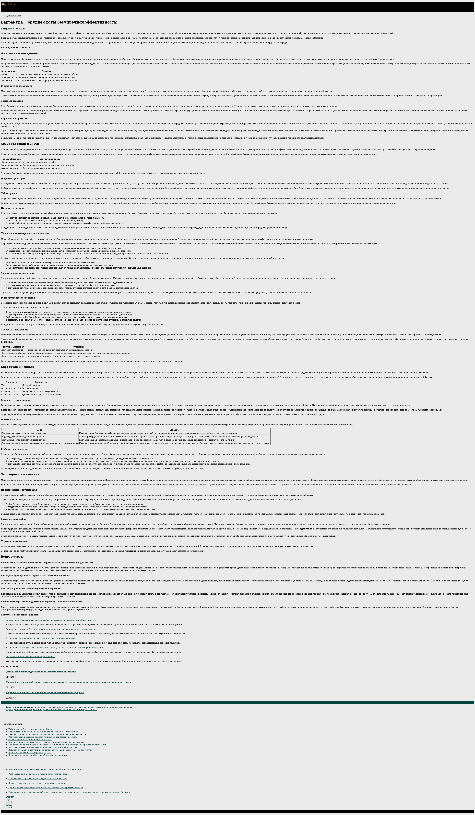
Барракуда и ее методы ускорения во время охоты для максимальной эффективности (51, 620)
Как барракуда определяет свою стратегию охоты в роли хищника (40, 638)
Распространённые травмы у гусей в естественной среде (38, 774)
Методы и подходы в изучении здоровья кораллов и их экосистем (43, 747)
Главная (10, 796)
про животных (13, 15)
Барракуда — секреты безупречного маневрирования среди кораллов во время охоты (50, 629)
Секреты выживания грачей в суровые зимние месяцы (37, 783)
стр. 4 (9, 807)
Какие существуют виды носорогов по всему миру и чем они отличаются (47, 734)
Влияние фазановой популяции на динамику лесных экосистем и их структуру (50, 750)
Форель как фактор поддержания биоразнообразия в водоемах (41, 671)
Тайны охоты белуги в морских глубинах (30, 729)
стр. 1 (8, 799)
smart (11, 28)
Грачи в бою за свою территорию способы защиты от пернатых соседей (45, 787)
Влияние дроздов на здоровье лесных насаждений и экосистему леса (44, 769)
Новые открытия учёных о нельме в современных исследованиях (43, 731)
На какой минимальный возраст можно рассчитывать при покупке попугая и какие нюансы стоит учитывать (68, 682)
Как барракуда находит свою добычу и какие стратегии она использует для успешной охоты (55, 647)
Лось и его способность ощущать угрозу (29, 752)
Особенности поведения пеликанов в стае (30, 739)
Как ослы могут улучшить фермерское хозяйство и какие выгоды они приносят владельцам (57, 744)
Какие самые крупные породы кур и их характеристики (37, 778)
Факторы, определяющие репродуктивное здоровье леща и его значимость (47, 742)
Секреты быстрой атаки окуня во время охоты (30, 656)
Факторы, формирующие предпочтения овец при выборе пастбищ (42, 737)
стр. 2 (9, 802)
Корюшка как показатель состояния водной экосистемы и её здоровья (45, 692)
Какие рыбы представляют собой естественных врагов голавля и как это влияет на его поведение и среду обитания (69, 792)
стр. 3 (9, 804)
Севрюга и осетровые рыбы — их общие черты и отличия (37, 755)
